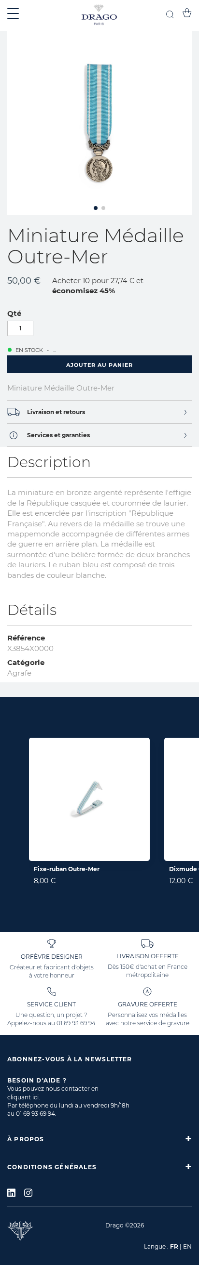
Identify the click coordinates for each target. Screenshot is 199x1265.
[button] (96, 208)
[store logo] (99, 15)
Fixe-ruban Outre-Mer (67, 869)
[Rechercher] (170, 16)
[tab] (99, 412)
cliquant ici (23, 1097)
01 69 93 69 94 (76, 1023)
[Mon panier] (187, 14)
